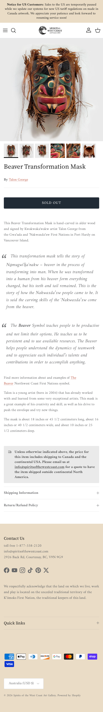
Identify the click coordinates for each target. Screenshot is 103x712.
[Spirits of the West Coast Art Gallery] (51, 30)
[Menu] (5, 30)
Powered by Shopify (69, 695)
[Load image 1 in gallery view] (51, 89)
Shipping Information (21, 493)
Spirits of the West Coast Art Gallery (34, 695)
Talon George (18, 180)
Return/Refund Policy (21, 505)
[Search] (16, 30)
